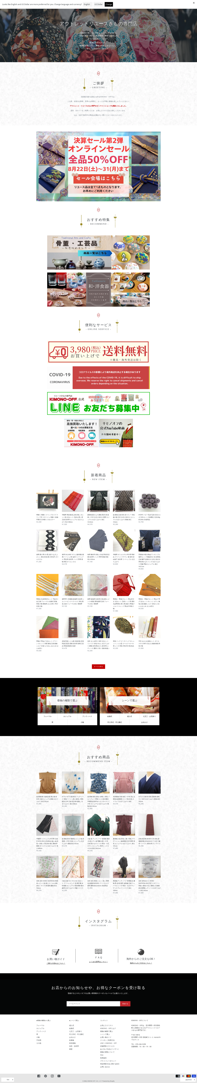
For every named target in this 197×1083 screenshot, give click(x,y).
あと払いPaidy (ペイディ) (109, 1049)
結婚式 (109, 716)
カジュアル (67, 716)
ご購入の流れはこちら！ (56, 963)
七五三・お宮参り (149, 716)
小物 (82, 722)
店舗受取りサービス (107, 1046)
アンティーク (87, 716)
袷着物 (71, 1040)
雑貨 (70, 1049)
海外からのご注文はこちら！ (141, 963)
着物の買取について (107, 1052)
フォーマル (48, 716)
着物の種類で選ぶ (106, 1031)
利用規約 (103, 1058)
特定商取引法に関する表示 (109, 1064)
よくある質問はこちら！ (98, 962)
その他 (38, 1043)
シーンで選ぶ (105, 1034)
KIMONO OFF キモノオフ (94, 1081)
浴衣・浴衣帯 (74, 1046)
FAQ (101, 1055)
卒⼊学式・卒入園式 (114, 722)
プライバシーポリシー (108, 1061)
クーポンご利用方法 (107, 1040)
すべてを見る (98, 667)
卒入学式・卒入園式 (76, 1034)
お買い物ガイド (105, 1037)
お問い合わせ (105, 1067)
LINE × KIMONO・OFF (108, 1043)
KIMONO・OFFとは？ (108, 1028)
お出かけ (144, 722)
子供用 (38, 1040)
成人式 (129, 716)
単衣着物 (72, 1043)
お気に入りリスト (106, 1025)
